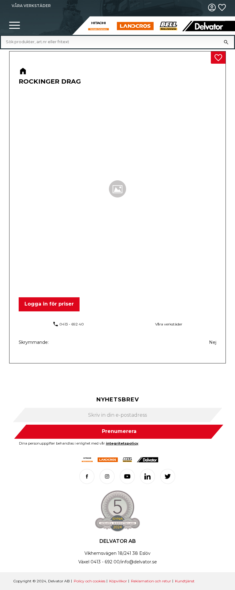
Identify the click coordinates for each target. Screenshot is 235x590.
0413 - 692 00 (105, 562)
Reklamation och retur (151, 581)
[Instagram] (107, 476)
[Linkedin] (147, 476)
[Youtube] (127, 476)
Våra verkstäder (168, 324)
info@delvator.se (139, 562)
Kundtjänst (185, 581)
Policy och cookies (89, 581)
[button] (14, 25)
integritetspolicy (122, 443)
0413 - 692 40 (71, 324)
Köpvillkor (118, 581)
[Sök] (226, 42)
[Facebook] (87, 476)
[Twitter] (167, 476)
